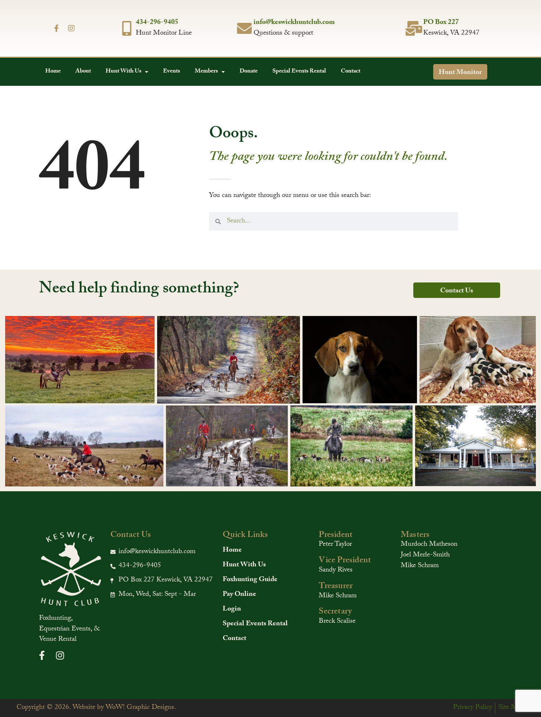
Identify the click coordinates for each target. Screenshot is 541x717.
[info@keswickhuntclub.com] (244, 28)
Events (171, 72)
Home (53, 72)
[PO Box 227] (414, 28)
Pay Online (239, 594)
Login (232, 609)
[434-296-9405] (126, 28)
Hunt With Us (123, 72)
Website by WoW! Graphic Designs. (124, 708)
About (83, 72)
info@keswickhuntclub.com (294, 23)
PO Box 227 (441, 23)
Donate (249, 72)
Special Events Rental (299, 72)
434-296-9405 (157, 23)
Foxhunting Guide (250, 580)
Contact (350, 72)
